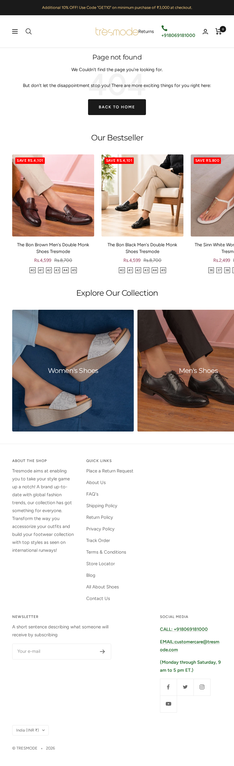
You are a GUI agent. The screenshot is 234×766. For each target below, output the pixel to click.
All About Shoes (102, 587)
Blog (90, 575)
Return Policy (99, 517)
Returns (146, 31)
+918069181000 (178, 35)
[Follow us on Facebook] (168, 687)
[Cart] (218, 31)
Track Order (98, 540)
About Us (96, 482)
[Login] (205, 31)
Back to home (117, 107)
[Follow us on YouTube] (168, 704)
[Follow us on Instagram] (201, 687)
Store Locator (100, 563)
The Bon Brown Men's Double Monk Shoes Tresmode (53, 248)
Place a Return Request (109, 471)
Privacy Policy (100, 529)
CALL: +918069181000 (184, 629)
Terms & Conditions (106, 552)
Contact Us (98, 598)
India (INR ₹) (27, 730)
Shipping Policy (101, 505)
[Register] (102, 651)
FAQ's (92, 494)
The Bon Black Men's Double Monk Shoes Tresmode (142, 248)
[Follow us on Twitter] (185, 687)
